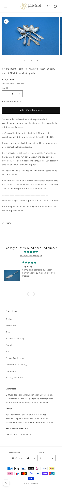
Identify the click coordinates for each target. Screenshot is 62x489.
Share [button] (8, 223)
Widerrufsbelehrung (15, 358)
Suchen (9, 319)
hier (46, 402)
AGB (8, 351)
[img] (31, 252)
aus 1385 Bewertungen (31, 255)
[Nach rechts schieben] (37, 60)
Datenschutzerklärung (16, 364)
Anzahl (5, 88)
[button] (6, 6)
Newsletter (11, 325)
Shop (8, 332)
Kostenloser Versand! (17, 83)
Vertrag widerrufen (14, 377)
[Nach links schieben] (24, 60)
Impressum (11, 371)
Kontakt (9, 345)
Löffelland (34, 484)
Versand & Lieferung (15, 338)
